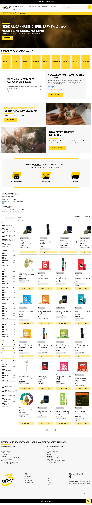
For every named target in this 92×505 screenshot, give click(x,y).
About (48, 475)
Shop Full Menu (15, 6)
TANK (57, 275)
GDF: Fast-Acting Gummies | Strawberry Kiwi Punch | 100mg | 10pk (45, 278)
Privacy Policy (82, 493)
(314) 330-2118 (4, 449)
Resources (14, 9)
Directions (49, 482)
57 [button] (62, 429)
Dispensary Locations (29, 482)
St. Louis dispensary (8, 447)
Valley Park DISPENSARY (55, 447)
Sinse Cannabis (22, 374)
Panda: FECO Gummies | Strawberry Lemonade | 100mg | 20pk (81, 380)
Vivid (20, 407)
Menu (75, 215)
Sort (85, 215)
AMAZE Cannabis (23, 273)
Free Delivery (53, 6)
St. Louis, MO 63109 (5, 454)
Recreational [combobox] (77, 216)
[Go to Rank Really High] (46, 501)
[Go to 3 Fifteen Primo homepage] (6, 8)
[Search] (89, 7)
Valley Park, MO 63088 (51, 454)
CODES (76, 275)
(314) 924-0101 (50, 449)
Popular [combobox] (86, 216)
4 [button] (54, 429)
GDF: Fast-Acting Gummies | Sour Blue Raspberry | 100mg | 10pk (26, 313)
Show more (5, 246)
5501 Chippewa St (5, 452)
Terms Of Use (88, 493)
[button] (13, 13)
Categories (37, 6)
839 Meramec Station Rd (52, 452)
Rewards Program (30, 6)
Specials (22, 6)
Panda (39, 374)
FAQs (48, 480)
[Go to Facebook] (70, 476)
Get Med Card (50, 484)
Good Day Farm (41, 275)
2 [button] (49, 429)
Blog (48, 478)
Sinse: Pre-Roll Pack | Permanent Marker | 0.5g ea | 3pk (26, 378)
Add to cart (29, 252)
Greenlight (22, 240)
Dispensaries (45, 6)
